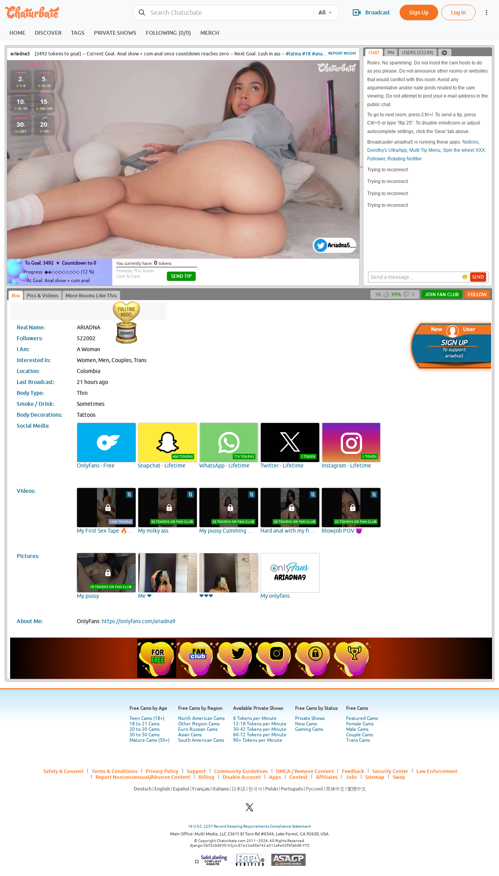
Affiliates (327, 777)
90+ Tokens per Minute (257, 740)
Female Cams (359, 724)
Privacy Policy (162, 771)
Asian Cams (190, 734)
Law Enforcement (436, 771)
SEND (478, 277)
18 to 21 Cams (144, 724)
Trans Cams (358, 740)
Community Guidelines (241, 771)
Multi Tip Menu (425, 150)
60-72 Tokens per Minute (260, 734)
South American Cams (201, 740)
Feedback (353, 771)
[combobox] (223, 12)
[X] (249, 809)
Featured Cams (362, 718)
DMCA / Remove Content (305, 771)
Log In (458, 12)
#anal (318, 54)
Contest (298, 777)
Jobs (351, 777)
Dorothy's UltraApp (387, 150)
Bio (16, 295)
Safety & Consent (63, 771)
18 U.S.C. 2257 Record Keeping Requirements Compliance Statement (249, 826)
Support (196, 771)
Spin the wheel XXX (464, 150)
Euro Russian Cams (198, 729)
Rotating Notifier (405, 159)
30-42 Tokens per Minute (260, 729)
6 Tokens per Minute (255, 718)
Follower (376, 159)
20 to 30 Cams (144, 729)
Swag (399, 777)
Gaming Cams (309, 729)
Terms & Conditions (115, 771)
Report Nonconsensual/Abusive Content (143, 777)
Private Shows (310, 718)
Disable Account (242, 777)
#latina (293, 54)
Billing (206, 777)
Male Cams (357, 729)
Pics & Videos (42, 295)
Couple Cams (359, 734)
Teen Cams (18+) (147, 718)
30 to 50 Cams (144, 734)
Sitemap (374, 777)
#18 (306, 54)
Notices (470, 142)
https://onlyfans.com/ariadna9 (138, 621)
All (322, 12)
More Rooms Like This (91, 295)
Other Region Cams (198, 724)
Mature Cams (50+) (149, 740)
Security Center (390, 771)
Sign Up (418, 12)
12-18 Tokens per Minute (260, 724)
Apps (275, 777)
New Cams (306, 724)
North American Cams (201, 718)
